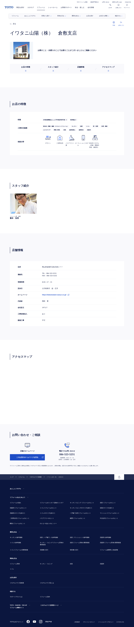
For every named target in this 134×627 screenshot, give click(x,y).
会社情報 (91, 7)
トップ (11, 477)
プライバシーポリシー (89, 622)
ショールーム (53, 7)
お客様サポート (66, 7)
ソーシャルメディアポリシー (106, 622)
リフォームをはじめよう (17, 497)
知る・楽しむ (79, 7)
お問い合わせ (105, 2)
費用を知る (13, 532)
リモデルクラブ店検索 (35, 477)
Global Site (128, 2)
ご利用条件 (77, 622)
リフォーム (41, 7)
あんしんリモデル (15, 488)
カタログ (30, 7)
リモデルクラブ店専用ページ (49, 605)
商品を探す (20, 7)
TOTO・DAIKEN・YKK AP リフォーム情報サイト (18, 606)
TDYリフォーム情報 (82, 2)
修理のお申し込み (117, 2)
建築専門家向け (95, 2)
